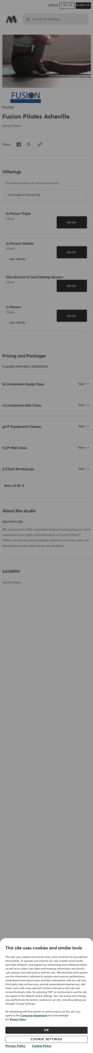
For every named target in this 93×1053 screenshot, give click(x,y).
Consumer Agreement (34, 1015)
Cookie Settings (46, 1039)
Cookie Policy (41, 1046)
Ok (46, 1030)
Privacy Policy (18, 1019)
